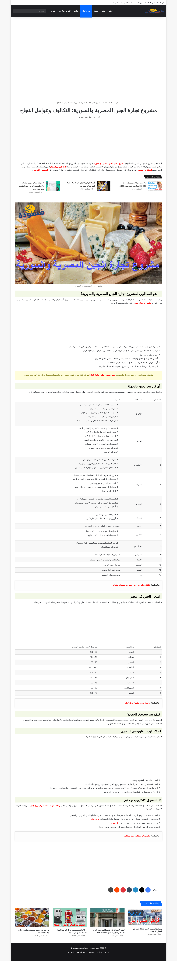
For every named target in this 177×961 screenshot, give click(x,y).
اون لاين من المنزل (58, 167)
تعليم (110, 11)
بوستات (139, 3)
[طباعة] (110, 890)
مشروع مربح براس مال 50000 (102, 375)
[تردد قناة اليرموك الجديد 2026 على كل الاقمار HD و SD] (145, 917)
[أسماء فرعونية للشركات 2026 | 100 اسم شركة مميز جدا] (104, 186)
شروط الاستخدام (81, 952)
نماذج (76, 11)
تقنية (103, 11)
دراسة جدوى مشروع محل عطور (137, 703)
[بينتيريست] (123, 890)
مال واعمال (86, 11)
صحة (96, 11)
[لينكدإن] (135, 890)
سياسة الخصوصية (127, 3)
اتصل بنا (115, 3)
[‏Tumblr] (129, 890)
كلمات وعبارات (65, 11)
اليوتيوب (114, 823)
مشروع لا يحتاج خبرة (143, 303)
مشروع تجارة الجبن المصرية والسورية (109, 163)
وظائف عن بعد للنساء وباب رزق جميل (45, 805)
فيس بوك (95, 819)
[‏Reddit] (116, 890)
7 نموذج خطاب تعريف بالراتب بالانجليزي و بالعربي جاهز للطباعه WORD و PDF (31, 186)
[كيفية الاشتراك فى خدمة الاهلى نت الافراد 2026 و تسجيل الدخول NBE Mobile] (107, 917)
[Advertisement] (88, 39)
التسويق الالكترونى (40, 170)
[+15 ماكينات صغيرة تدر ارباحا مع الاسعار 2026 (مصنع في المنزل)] (70, 917)
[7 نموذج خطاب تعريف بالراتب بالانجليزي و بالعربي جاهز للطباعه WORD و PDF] (53, 186)
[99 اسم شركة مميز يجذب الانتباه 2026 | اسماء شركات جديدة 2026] (155, 186)
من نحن (106, 952)
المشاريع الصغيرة (145, 170)
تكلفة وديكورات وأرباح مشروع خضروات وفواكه (131, 585)
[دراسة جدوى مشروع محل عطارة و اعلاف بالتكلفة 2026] (32, 917)
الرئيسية (115, 102)
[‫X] (141, 890)
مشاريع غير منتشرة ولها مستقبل (137, 836)
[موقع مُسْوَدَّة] (154, 11)
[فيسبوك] (148, 890)
